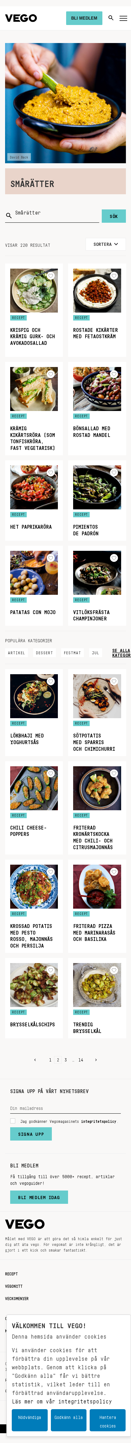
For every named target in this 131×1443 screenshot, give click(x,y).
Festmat (72, 652)
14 (80, 1058)
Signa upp (31, 1133)
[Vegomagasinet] (21, 18)
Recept (11, 1273)
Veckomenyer (17, 1297)
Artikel (16, 652)
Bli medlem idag (39, 1196)
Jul (95, 652)
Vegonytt (14, 1285)
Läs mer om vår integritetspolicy (62, 1399)
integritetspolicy (98, 1120)
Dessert (44, 652)
